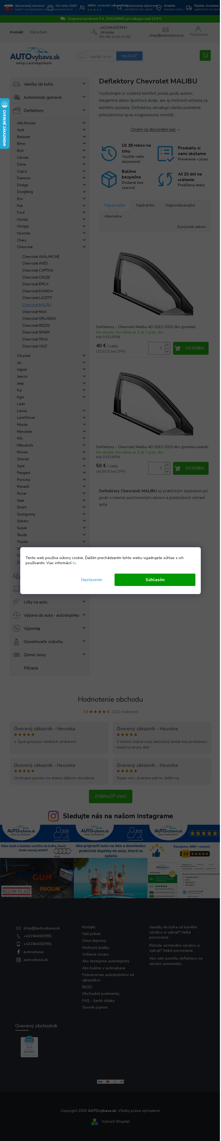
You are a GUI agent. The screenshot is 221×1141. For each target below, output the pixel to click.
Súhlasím (155, 580)
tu (74, 563)
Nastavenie (91, 580)
